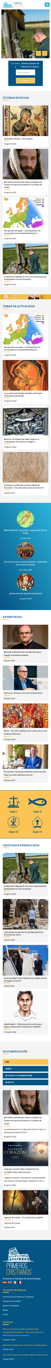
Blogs (5, 1310)
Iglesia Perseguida (11, 1305)
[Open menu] (47, 4)
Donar (5, 1314)
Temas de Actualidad (12, 1301)
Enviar (25, 80)
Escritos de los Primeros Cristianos (18, 1296)
